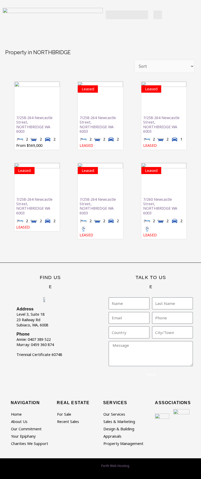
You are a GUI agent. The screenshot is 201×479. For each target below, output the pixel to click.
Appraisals (112, 436)
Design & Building (118, 428)
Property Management (123, 443)
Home (16, 414)
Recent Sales (68, 421)
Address (25, 309)
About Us (19, 421)
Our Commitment (26, 428)
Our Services (114, 414)
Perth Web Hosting (115, 466)
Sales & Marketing (119, 421)
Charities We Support (29, 443)
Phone (23, 334)
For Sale (64, 414)
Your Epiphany (23, 436)
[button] (127, 14)
